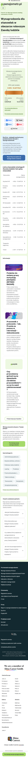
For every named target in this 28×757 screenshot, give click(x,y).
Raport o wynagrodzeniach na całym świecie (14, 608)
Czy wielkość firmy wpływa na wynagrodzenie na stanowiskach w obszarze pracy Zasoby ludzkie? (13, 536)
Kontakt (3, 622)
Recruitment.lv (5, 720)
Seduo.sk (17, 686)
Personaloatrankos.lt (7, 717)
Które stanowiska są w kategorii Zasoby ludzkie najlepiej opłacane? (11, 523)
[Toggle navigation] (3, 8)
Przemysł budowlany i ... (11, 473)
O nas (2, 599)
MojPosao (17, 703)
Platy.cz (17, 688)
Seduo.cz (17, 683)
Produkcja (16, 469)
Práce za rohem (5, 691)
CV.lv (3, 705)
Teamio (17, 681)
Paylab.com (17, 693)
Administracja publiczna (11, 457)
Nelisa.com (4, 696)
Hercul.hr (17, 710)
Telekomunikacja (9, 477)
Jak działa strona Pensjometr (9, 596)
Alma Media (22, 656)
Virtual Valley (18, 712)
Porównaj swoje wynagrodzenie (14, 754)
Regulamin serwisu (6, 593)
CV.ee (3, 707)
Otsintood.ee (5, 715)
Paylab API (4, 613)
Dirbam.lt (4, 710)
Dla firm (3, 610)
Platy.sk (17, 691)
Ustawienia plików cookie (8, 647)
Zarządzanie (19, 481)
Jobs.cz (4, 678)
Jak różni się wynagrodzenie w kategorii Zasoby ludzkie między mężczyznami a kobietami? (13, 550)
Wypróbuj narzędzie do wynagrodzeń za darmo (14, 157)
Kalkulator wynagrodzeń (8, 582)
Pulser (16, 715)
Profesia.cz (5, 683)
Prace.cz (4, 686)
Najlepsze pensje (6, 584)
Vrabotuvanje (18, 707)
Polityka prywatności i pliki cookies (11, 643)
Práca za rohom (5, 688)
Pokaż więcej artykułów (14, 419)
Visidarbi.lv (4, 712)
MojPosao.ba (18, 705)
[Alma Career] (14, 739)
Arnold (16, 678)
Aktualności (4, 625)
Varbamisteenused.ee (7, 722)
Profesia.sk (4, 681)
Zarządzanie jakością (11, 485)
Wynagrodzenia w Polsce (8, 570)
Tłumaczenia (8, 481)
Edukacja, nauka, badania (12, 465)
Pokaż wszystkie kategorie (11, 490)
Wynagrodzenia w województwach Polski (13, 573)
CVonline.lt (4, 703)
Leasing (7, 469)
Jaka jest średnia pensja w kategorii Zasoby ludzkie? (12, 514)
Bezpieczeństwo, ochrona (12, 461)
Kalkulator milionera (7, 579)
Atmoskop (4, 693)
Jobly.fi (3, 730)
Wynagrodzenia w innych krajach (10, 576)
